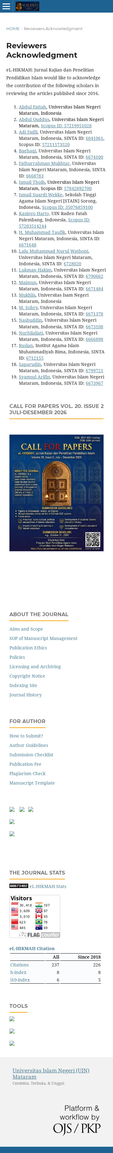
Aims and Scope (26, 629)
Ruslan (26, 345)
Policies (17, 657)
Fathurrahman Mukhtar (44, 163)
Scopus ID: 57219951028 (66, 126)
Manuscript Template (32, 783)
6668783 (35, 176)
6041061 (94, 138)
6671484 (94, 289)
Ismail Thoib (32, 182)
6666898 (94, 339)
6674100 (94, 157)
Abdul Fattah (32, 107)
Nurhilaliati (31, 333)
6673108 (94, 327)
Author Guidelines (28, 745)
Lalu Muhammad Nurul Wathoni (53, 251)
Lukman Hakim (35, 270)
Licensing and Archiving (35, 666)
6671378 (94, 314)
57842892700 (78, 188)
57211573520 (56, 144)
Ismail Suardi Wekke (40, 195)
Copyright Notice (27, 676)
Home (13, 28)
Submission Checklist (31, 755)
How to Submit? (26, 736)
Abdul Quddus (34, 119)
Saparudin (30, 364)
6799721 (94, 370)
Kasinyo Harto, (34, 213)
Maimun (27, 282)
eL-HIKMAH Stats (48, 886)
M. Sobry (28, 307)
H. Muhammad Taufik (42, 232)
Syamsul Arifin (34, 377)
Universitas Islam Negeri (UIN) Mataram (51, 1073)
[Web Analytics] (18, 886)
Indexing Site (23, 685)
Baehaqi (27, 151)
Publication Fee (25, 764)
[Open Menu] (6, 6)
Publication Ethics (28, 648)
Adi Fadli (28, 132)
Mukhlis (27, 295)
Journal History (25, 695)
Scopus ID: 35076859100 (67, 207)
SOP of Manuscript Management (43, 638)
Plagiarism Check (27, 773)
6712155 (35, 358)
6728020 (72, 264)
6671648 (27, 245)
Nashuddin (30, 320)
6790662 (94, 276)
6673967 (94, 383)
